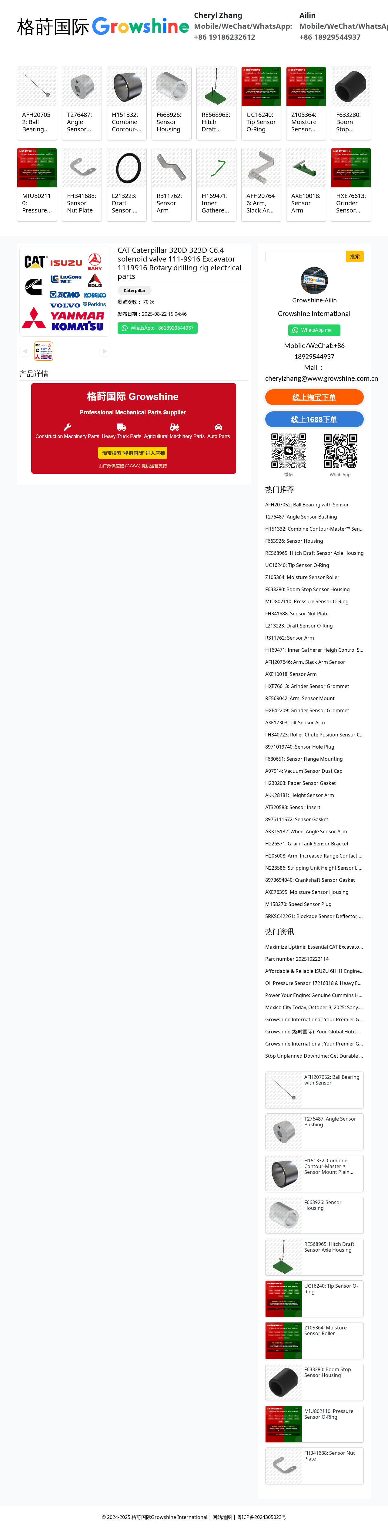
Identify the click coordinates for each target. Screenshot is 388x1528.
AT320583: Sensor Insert (292, 807)
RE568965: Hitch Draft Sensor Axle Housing (314, 553)
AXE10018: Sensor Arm (291, 674)
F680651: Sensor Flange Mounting (304, 759)
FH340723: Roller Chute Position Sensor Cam (316, 734)
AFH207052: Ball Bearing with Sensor (307, 504)
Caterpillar (135, 290)
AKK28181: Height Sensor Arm (299, 795)
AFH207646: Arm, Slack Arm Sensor (305, 662)
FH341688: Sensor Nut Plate (297, 613)
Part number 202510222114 (297, 959)
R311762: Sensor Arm (289, 637)
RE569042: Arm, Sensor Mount (300, 698)
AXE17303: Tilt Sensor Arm (295, 722)
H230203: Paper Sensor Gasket (300, 783)
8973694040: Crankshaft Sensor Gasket (310, 880)
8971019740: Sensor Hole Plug (299, 746)
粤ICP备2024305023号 (261, 1517)
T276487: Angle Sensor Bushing (301, 516)
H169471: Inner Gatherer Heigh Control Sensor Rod (324, 650)
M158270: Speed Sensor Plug (298, 904)
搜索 (355, 256)
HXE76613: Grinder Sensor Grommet (307, 686)
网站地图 (222, 1517)
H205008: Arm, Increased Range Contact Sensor (320, 855)
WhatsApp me (318, 330)
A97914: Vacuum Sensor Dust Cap (304, 771)
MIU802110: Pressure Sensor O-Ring (307, 601)
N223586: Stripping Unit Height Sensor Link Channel (324, 867)
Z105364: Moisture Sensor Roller (302, 577)
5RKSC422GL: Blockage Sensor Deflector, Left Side (322, 916)
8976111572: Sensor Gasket (296, 819)
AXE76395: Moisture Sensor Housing (307, 892)
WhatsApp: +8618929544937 (162, 328)
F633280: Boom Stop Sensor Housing (307, 589)
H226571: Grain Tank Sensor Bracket (307, 843)
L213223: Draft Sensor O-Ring (299, 625)
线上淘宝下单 (314, 397)
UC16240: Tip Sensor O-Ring (297, 565)
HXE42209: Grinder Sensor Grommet (307, 710)
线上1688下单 (314, 419)
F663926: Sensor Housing (294, 541)
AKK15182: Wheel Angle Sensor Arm (306, 831)
